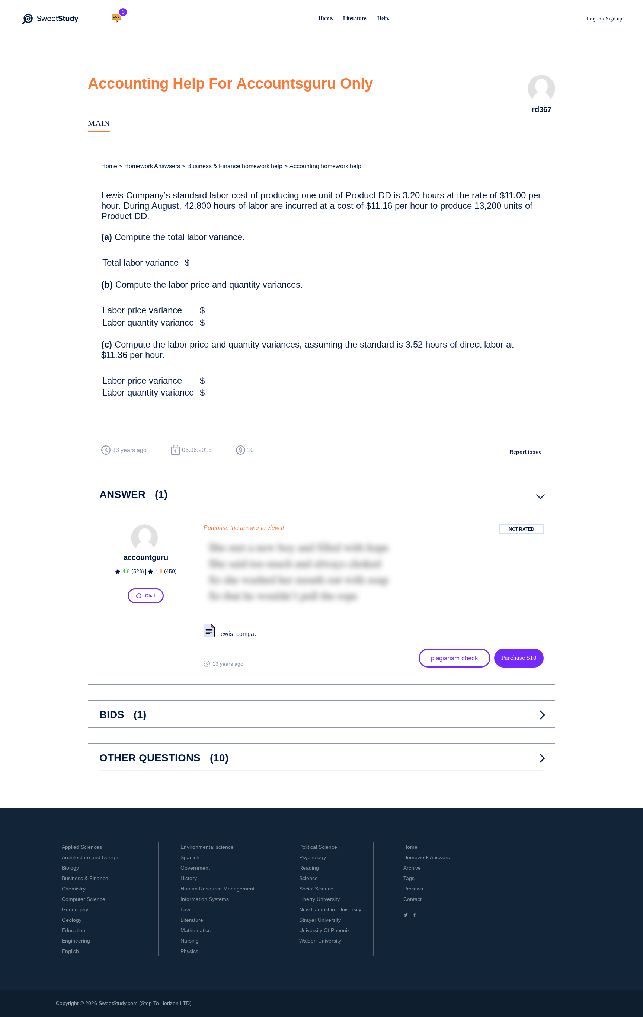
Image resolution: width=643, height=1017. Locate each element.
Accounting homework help (322, 166)
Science (308, 878)
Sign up (614, 19)
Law (185, 909)
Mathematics (195, 930)
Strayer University (320, 920)
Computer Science (83, 899)
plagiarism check (454, 658)
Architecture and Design (90, 857)
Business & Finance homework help (232, 166)
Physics (189, 951)
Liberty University (319, 899)
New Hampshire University (330, 909)
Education (73, 930)
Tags (409, 878)
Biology (70, 868)
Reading (309, 868)
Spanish (189, 857)
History (188, 878)
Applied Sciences (82, 847)
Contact (412, 899)
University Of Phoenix (324, 930)
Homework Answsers (149, 166)
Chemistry (74, 889)
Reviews (413, 889)
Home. (326, 18)
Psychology (312, 857)
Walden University (320, 941)
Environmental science (207, 847)
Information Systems (204, 899)
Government (195, 868)
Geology (71, 920)
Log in (594, 19)
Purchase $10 (519, 657)
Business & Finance (85, 878)
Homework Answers (426, 857)
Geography (75, 909)
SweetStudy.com (118, 1003)
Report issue (525, 452)
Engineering (76, 941)
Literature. (355, 18)
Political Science (318, 847)
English (70, 951)
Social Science (316, 889)
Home (109, 166)
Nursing (189, 941)
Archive (412, 868)
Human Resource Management (217, 889)
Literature (191, 920)
